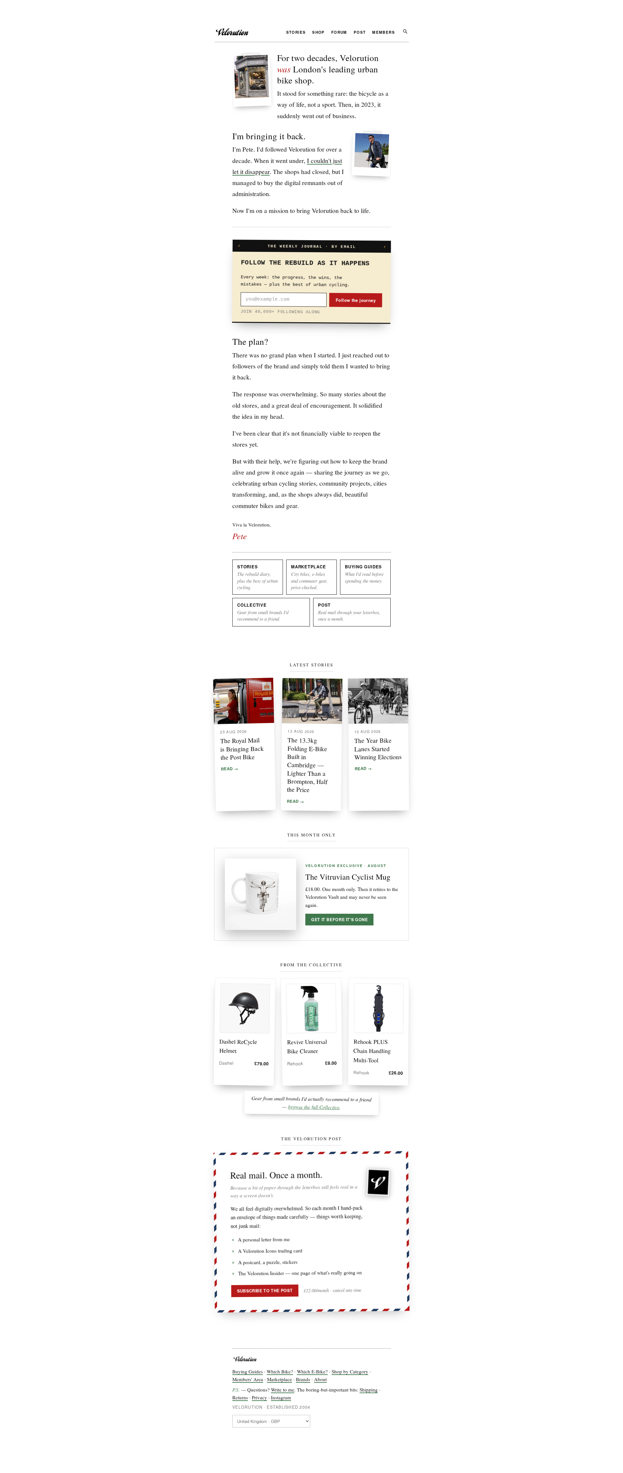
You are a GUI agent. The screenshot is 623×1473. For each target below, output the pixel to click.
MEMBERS (383, 33)
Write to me (282, 1389)
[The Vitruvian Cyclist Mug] (260, 894)
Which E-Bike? (312, 1371)
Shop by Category (350, 1371)
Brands (303, 1379)
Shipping (369, 1389)
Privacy (259, 1397)
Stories (296, 33)
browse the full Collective (313, 1106)
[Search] (405, 31)
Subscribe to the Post (265, 1290)
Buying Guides (247, 1371)
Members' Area (247, 1379)
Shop (318, 33)
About (320, 1379)
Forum (339, 33)
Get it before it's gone (339, 919)
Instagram (281, 1397)
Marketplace (279, 1379)
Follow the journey (356, 300)
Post (360, 33)
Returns (240, 1397)
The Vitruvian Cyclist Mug (347, 877)
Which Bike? (280, 1371)
